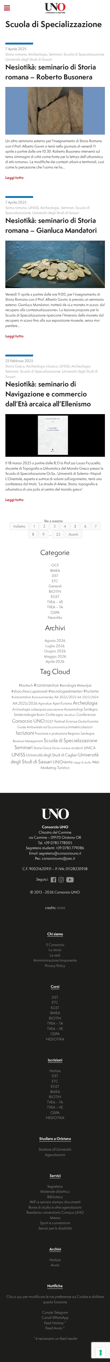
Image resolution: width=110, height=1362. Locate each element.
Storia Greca (42, 747)
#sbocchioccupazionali (29, 691)
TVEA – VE (55, 601)
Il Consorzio (55, 944)
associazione (55, 709)
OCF (55, 565)
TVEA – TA (55, 606)
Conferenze (86, 714)
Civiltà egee (54, 714)
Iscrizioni (25, 732)
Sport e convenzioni (55, 1222)
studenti (77, 748)
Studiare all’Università (55, 1149)
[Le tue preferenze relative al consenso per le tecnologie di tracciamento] (101, 1353)
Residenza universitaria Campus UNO (55, 1212)
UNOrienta (63, 762)
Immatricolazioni (80, 726)
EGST (55, 596)
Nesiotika (19, 44)
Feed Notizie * (55, 1322)
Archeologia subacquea (29, 709)
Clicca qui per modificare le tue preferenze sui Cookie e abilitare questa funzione (55, 1299)
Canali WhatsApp (55, 1317)
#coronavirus (46, 685)
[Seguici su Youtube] (69, 879)
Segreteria (55, 1186)
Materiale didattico (55, 1191)
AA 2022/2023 (65, 697)
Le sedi (55, 955)
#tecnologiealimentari (65, 691)
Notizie (55, 1070)
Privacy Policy (55, 965)
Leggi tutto (14, 177)
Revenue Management (28, 741)
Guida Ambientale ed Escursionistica (42, 727)
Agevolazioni (55, 1154)
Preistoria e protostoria (51, 733)
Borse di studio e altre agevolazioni (55, 1207)
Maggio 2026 (55, 656)
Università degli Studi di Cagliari (51, 755)
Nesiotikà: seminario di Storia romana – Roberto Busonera (50, 72)
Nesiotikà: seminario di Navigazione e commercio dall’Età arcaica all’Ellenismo (48, 393)
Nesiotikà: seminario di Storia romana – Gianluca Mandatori (51, 225)
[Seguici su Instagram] (60, 879)
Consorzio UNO (28, 720)
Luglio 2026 (55, 645)
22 (58, 534)
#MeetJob (84, 685)
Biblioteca (55, 1196)
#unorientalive (21, 697)
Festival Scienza (65, 721)
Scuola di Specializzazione (70, 740)
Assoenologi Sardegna (81, 709)
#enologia (68, 685)
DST (55, 575)
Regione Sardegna (81, 733)
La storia (55, 949)
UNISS (18, 754)
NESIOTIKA (55, 1038)
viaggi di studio (82, 762)
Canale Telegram (55, 1312)
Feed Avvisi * (55, 1327)
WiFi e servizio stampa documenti (55, 1201)
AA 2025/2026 (25, 703)
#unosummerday (42, 697)
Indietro (19, 526)
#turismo (91, 691)
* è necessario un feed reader (55, 1338)
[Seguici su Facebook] (52, 879)
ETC (55, 580)
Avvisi (55, 1264)
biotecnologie (25, 714)
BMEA (55, 570)
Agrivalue (45, 703)
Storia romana (61, 748)
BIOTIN (55, 591)
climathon (70, 715)
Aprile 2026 (55, 661)
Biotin (41, 714)
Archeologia (85, 703)
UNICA (90, 747)
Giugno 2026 (55, 650)
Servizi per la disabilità (55, 1228)
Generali (55, 585)
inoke (61, 907)
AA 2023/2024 (88, 697)
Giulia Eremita (88, 721)
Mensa (55, 1217)
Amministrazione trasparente (55, 960)
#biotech (26, 685)
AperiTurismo (62, 703)
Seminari (23, 747)
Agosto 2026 (55, 640)
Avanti (73, 534)
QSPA (55, 612)
